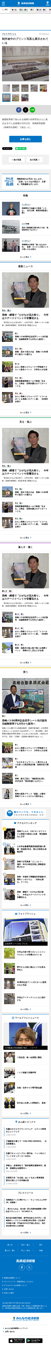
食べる (14, 10)
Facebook (22, 1267)
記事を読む (25, 139)
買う (32, 10)
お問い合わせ (9, 1289)
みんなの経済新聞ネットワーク (25, 1319)
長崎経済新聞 (25, 3)
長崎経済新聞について (12, 1278)
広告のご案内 (9, 1293)
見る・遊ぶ (23, 10)
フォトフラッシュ (9, 34)
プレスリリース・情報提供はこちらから (18, 1281)
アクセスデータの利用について (15, 1285)
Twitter (29, 1267)
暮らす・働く (41, 10)
